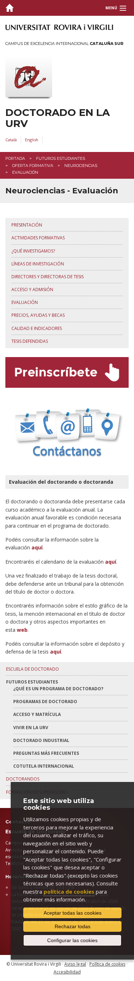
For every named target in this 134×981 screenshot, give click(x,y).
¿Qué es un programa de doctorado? (58, 689)
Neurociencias (80, 165)
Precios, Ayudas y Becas (38, 315)
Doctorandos (22, 779)
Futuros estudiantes (60, 158)
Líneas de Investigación (37, 264)
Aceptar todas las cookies (72, 913)
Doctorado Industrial (41, 740)
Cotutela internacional (43, 766)
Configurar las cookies (72, 940)
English (31, 139)
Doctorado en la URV (57, 118)
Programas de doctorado (45, 701)
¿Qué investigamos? (33, 251)
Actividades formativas (38, 238)
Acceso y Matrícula (37, 714)
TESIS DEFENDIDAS (29, 341)
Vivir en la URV (30, 728)
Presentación (26, 225)
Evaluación (24, 302)
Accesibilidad (67, 972)
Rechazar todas (72, 926)
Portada (15, 158)
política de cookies (69, 891)
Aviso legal (75, 964)
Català (11, 139)
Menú (111, 7)
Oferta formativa (32, 165)
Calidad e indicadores (36, 328)
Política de (107, 964)
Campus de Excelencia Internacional (64, 43)
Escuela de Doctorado (32, 669)
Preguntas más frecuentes (46, 753)
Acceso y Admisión (32, 289)
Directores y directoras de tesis (47, 277)
